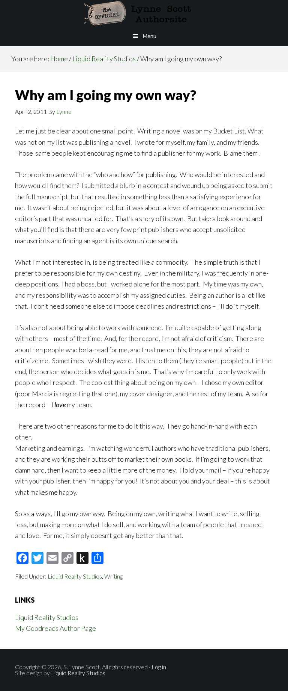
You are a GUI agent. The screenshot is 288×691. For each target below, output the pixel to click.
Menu (149, 36)
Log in (159, 666)
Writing (113, 576)
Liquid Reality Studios (75, 576)
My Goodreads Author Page (55, 628)
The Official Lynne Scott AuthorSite (144, 13)
